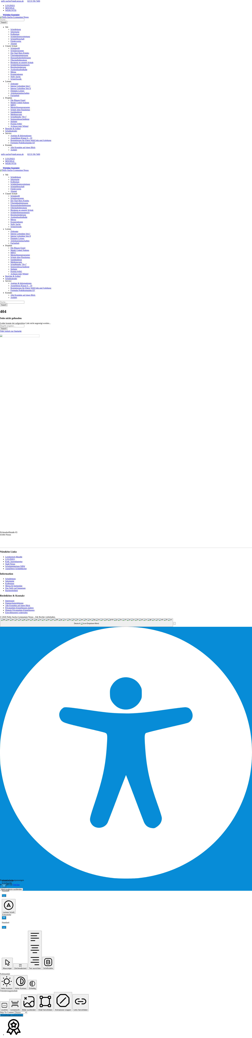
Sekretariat (14, 32)
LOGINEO (10, 5)
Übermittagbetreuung (19, 55)
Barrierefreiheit (11, 590)
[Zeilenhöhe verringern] (4, 927)
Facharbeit (14, 95)
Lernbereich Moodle (13, 557)
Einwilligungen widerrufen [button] (16, 612)
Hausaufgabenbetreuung (20, 58)
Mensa (13, 72)
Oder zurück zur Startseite (11, 331)
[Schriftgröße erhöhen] (4, 886)
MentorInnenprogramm (20, 107)
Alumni (13, 43)
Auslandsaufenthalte (18, 69)
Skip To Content (7, 1012)
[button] (175, 623)
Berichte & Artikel (12, 128)
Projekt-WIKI (16, 124)
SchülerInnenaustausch (20, 65)
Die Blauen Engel (17, 100)
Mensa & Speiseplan (13, 586)
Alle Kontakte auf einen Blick (22, 147)
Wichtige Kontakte (11, 15)
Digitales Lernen (17, 91)
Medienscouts (16, 114)
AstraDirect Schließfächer (16, 569)
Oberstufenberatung (18, 60)
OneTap (16, 885)
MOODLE (9, 8)
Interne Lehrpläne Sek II (20, 88)
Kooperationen (16, 74)
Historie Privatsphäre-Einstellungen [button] (20, 610)
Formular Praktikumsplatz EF (22, 143)
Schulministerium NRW (15, 566)
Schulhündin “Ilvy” (18, 117)
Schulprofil (15, 48)
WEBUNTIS (10, 10)
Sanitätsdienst (16, 112)
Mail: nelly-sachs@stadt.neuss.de (13, 544)
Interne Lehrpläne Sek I (20, 86)
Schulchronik (16, 79)
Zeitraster (14, 84)
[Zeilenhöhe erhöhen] (4, 917)
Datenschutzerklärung (14, 603)
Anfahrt (13, 150)
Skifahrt (13, 121)
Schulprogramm (17, 51)
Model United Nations (19, 102)
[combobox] (86, 622)
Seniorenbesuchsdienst (19, 119)
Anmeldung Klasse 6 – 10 (21, 138)
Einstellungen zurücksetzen (11, 1015)
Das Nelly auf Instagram (15, 588)
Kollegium (14, 34)
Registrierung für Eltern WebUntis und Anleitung (30, 140)
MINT (13, 105)
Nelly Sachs (15, 77)
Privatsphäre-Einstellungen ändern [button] (19, 608)
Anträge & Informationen (21, 136)
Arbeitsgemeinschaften (19, 93)
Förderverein (15, 41)
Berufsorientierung (18, 67)
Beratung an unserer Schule (21, 62)
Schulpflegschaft (17, 39)
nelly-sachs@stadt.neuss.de (12, 1)
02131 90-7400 (33, 1)
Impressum (9, 601)
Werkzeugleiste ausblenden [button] (11, 889)
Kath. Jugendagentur (13, 561)
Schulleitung (15, 29)
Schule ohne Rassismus (20, 110)
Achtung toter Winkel (19, 126)
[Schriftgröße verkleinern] (4, 895)
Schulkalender (11, 131)
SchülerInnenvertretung (20, 36)
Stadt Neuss (10, 564)
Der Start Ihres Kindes (19, 53)
